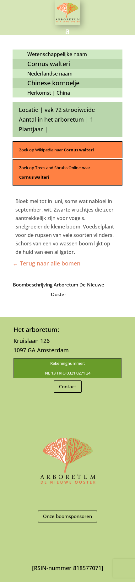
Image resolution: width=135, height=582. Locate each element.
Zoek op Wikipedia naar (56, 150)
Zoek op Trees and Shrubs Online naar (54, 172)
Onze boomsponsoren (67, 516)
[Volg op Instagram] (67, 498)
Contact (67, 386)
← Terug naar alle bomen (46, 263)
